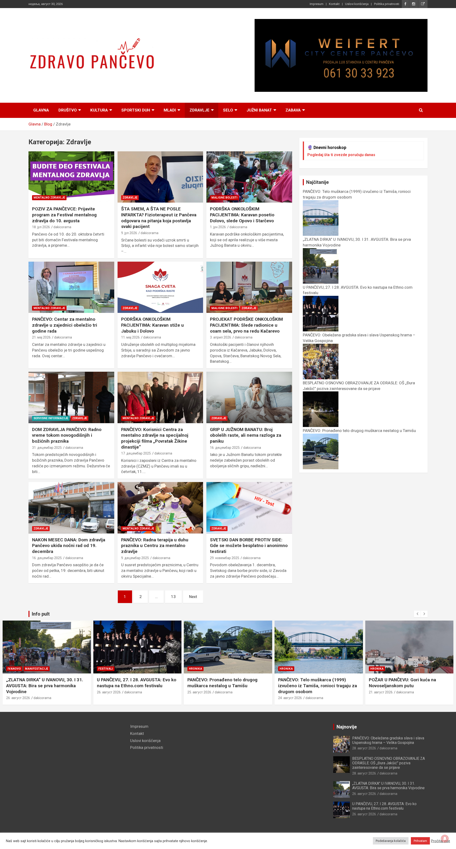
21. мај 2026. (41, 337)
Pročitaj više (440, 841)
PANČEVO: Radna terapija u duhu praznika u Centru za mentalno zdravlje (154, 545)
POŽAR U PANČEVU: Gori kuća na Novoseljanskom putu (402, 682)
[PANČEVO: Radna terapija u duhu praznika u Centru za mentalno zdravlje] (160, 508)
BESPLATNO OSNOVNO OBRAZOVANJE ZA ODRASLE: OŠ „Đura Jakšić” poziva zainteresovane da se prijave (359, 385)
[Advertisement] (75, 757)
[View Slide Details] (341, 55)
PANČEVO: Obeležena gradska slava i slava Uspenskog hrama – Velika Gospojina (388, 740)
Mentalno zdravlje (49, 197)
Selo (228, 110)
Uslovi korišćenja (357, 4)
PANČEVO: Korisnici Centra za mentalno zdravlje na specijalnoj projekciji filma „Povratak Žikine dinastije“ (154, 438)
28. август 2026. (364, 748)
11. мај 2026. (130, 337)
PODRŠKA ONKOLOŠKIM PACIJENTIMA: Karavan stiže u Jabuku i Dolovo (152, 325)
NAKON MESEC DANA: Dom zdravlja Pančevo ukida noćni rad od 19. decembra (68, 545)
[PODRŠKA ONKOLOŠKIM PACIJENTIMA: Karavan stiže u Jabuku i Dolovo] (160, 287)
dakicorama (62, 227)
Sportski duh (135, 110)
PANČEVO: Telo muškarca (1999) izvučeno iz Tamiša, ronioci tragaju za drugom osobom (317, 685)
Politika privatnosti (386, 4)
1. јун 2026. (218, 227)
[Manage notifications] (445, 838)
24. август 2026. (290, 698)
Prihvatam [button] (420, 841)
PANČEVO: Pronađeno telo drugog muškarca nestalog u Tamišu (222, 682)
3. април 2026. (221, 337)
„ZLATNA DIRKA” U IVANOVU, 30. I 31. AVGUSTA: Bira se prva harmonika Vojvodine (44, 685)
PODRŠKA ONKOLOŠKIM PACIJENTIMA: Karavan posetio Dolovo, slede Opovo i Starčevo (242, 214)
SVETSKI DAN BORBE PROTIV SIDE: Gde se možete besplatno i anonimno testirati (249, 545)
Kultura (99, 110)
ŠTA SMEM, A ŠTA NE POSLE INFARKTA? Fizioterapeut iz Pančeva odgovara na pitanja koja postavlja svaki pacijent (158, 217)
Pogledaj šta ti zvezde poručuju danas (341, 155)
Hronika (195, 668)
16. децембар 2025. (225, 448)
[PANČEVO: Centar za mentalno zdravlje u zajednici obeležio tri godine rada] (71, 287)
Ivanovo (14, 668)
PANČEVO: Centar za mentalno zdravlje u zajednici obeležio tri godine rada (64, 325)
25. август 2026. (199, 692)
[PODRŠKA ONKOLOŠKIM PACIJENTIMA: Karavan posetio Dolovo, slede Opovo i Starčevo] (249, 177)
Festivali (105, 668)
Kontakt (334, 4)
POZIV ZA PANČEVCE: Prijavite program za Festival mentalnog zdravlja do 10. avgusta (64, 214)
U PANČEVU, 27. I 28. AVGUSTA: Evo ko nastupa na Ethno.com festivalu (136, 682)
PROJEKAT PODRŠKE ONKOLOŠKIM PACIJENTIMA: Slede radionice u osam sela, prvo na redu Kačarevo (246, 325)
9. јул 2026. (129, 233)
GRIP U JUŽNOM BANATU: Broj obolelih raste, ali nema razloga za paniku (245, 435)
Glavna (41, 110)
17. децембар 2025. (136, 453)
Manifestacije (36, 668)
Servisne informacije (50, 418)
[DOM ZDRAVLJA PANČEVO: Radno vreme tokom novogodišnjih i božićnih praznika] (71, 397)
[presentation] (417, 614)
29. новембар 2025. (225, 558)
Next (193, 596)
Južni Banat (259, 110)
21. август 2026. (381, 692)
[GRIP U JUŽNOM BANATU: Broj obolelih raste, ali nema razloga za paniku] (249, 397)
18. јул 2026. (41, 227)
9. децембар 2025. (135, 558)
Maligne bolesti (224, 197)
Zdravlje (199, 110)
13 (173, 596)
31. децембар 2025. (47, 448)
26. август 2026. (18, 698)
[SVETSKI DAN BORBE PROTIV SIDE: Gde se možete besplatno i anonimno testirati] (249, 508)
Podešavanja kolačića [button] (391, 841)
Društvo (67, 110)
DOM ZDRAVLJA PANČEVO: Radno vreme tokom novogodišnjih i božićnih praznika (66, 435)
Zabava (293, 110)
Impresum (316, 4)
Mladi (170, 110)
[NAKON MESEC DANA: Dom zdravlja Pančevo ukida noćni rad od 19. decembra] (71, 508)
